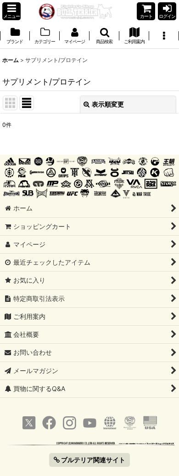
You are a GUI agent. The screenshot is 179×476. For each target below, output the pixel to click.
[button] (11, 11)
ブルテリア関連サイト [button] (92, 460)
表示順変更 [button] (108, 104)
